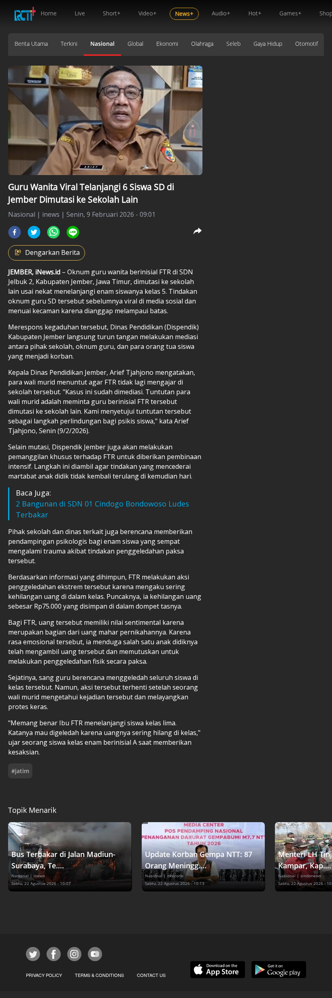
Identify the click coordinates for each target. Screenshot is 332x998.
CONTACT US (151, 975)
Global (135, 43)
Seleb (233, 43)
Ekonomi (167, 43)
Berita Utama (31, 43)
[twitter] (34, 232)
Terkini (69, 43)
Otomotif (306, 43)
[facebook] (14, 232)
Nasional (102, 43)
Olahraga (202, 43)
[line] (72, 232)
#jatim (20, 771)
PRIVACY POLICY (44, 975)
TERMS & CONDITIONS (99, 975)
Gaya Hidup (267, 43)
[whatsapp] (53, 232)
